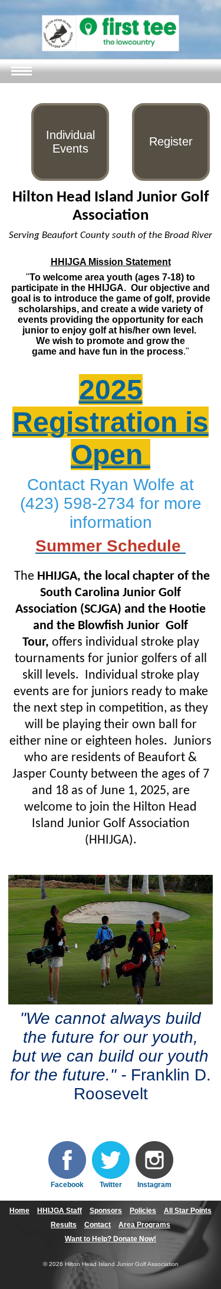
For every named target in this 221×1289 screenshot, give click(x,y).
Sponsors (106, 1211)
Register (171, 141)
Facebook (67, 1185)
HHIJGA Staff (59, 1211)
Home (19, 1211)
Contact (97, 1225)
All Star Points (188, 1211)
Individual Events (70, 141)
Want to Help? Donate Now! (110, 1239)
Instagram (154, 1185)
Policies (143, 1211)
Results (64, 1225)
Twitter (111, 1185)
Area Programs (144, 1225)
